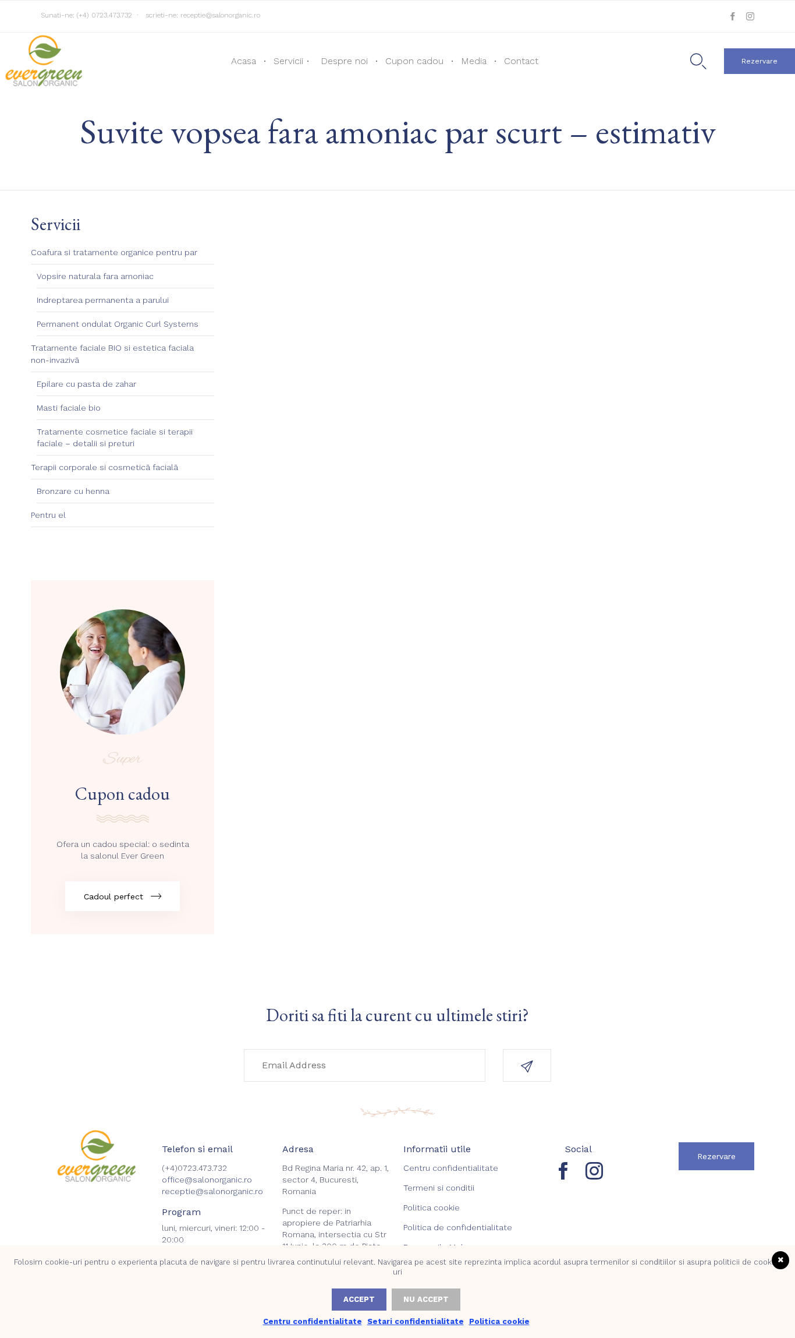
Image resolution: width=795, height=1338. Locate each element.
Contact (521, 60)
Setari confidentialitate (415, 1321)
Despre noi (344, 60)
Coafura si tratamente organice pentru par (114, 252)
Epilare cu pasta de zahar (86, 384)
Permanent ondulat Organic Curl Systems (117, 324)
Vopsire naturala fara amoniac (95, 276)
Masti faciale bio (69, 407)
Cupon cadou (414, 60)
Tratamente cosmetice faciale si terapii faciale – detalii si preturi (115, 437)
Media (474, 60)
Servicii (288, 60)
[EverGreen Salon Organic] (43, 60)
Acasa (243, 60)
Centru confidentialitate (450, 1168)
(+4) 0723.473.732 (104, 15)
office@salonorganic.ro (207, 1179)
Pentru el (48, 515)
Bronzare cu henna (73, 491)
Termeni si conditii (438, 1187)
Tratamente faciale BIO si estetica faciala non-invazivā (112, 353)
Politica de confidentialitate (457, 1227)
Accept (359, 1299)
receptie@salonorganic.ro (220, 15)
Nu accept (426, 1299)
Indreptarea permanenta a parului (103, 300)
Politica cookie (431, 1207)
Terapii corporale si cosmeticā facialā (104, 467)
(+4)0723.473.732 (194, 1168)
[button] (759, 61)
